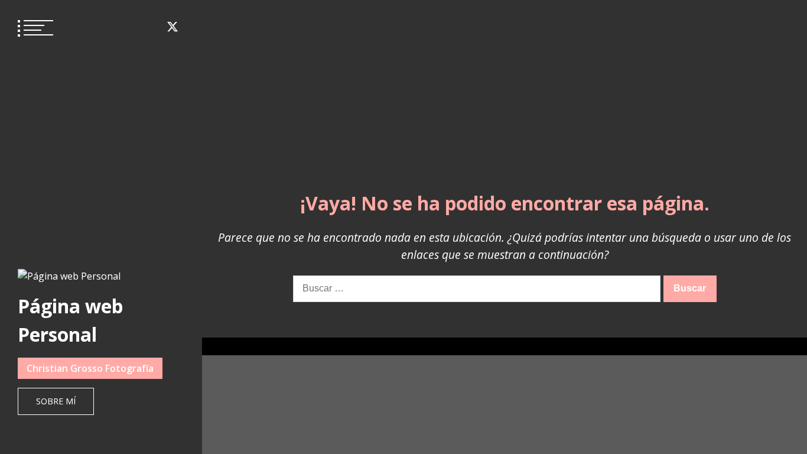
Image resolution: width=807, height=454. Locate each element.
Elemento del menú (86, 26)
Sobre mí (56, 401)
